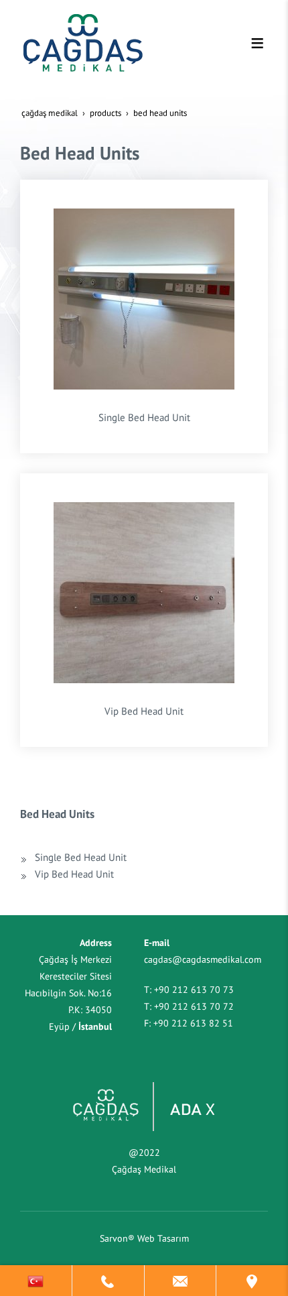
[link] (36, 1281)
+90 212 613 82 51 (193, 1023)
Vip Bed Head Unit (144, 710)
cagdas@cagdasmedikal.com (202, 959)
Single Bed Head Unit (144, 417)
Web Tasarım (163, 1238)
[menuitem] (140, 856)
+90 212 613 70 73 (194, 990)
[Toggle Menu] (257, 43)
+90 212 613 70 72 (194, 1006)
